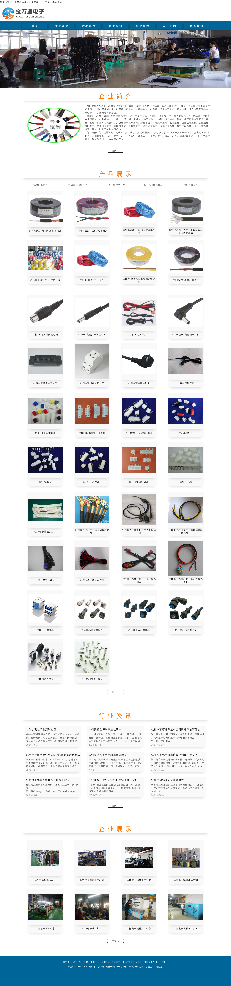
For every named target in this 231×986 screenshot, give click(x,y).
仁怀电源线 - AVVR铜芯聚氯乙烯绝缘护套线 (186, 231)
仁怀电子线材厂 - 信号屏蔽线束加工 (92, 531)
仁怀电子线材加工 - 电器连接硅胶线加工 (186, 531)
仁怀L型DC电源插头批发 (185, 334)
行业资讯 (116, 26)
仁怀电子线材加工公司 (186, 928)
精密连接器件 (191, 185)
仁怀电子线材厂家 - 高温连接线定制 (186, 580)
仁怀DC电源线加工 (139, 334)
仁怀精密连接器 (45, 679)
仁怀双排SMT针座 (139, 482)
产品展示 (89, 26)
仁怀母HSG (45, 482)
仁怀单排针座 (186, 433)
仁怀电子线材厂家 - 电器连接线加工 (139, 580)
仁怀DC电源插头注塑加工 (92, 334)
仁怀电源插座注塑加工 (92, 383)
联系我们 (197, 26)
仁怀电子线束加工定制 (186, 880)
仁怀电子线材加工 (92, 928)
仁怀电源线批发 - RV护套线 (45, 280)
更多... (115, 150)
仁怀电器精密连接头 (92, 630)
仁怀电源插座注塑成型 (45, 383)
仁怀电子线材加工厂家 (139, 928)
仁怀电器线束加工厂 (45, 880)
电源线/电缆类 (40, 185)
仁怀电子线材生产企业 (139, 880)
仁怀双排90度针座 (92, 482)
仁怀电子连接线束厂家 (92, 580)
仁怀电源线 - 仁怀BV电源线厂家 (139, 231)
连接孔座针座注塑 (115, 185)
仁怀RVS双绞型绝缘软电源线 (92, 231)
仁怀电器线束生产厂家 (92, 880)
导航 (158, 967)
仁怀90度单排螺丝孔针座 (92, 433)
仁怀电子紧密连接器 (139, 630)
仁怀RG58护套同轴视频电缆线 (45, 231)
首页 (35, 26)
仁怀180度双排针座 (45, 433)
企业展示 (143, 26)
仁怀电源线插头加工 (139, 383)
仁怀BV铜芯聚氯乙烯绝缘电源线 (139, 280)
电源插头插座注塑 (77, 185)
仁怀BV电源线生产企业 (92, 280)
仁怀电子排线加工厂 (45, 531)
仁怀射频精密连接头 (92, 679)
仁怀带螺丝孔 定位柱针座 (139, 433)
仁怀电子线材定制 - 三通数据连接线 (139, 531)
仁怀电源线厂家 (185, 383)
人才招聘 (170, 26)
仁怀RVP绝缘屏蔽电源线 (186, 280)
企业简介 (62, 26)
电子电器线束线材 (153, 185)
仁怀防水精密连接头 (186, 630)
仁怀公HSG (186, 482)
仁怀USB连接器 (45, 630)
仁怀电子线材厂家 (45, 928)
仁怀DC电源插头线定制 (45, 334)
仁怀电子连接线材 (45, 580)
